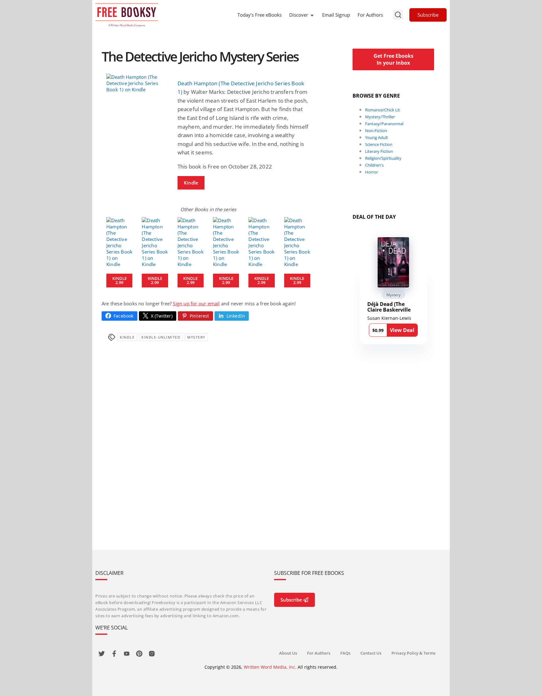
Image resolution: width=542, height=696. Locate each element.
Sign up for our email (196, 303)
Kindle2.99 (119, 280)
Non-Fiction (376, 130)
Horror (371, 172)
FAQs (345, 653)
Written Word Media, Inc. (270, 667)
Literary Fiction (379, 151)
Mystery (196, 337)
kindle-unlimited (160, 337)
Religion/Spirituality (383, 158)
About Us (288, 653)
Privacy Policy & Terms (413, 653)
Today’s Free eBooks (259, 15)
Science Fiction (378, 144)
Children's (374, 165)
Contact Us (370, 653)
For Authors (370, 15)
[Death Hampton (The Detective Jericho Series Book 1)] (137, 83)
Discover (298, 15)
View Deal (402, 330)
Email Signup (336, 15)
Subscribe (427, 15)
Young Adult (376, 137)
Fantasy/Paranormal (384, 123)
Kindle (191, 182)
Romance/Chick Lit (382, 110)
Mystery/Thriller (380, 117)
